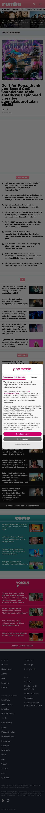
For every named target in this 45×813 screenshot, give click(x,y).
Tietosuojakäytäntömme (22, 444)
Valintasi (34, 377)
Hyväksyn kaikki (22, 434)
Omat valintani (22, 439)
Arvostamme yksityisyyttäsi (14, 377)
